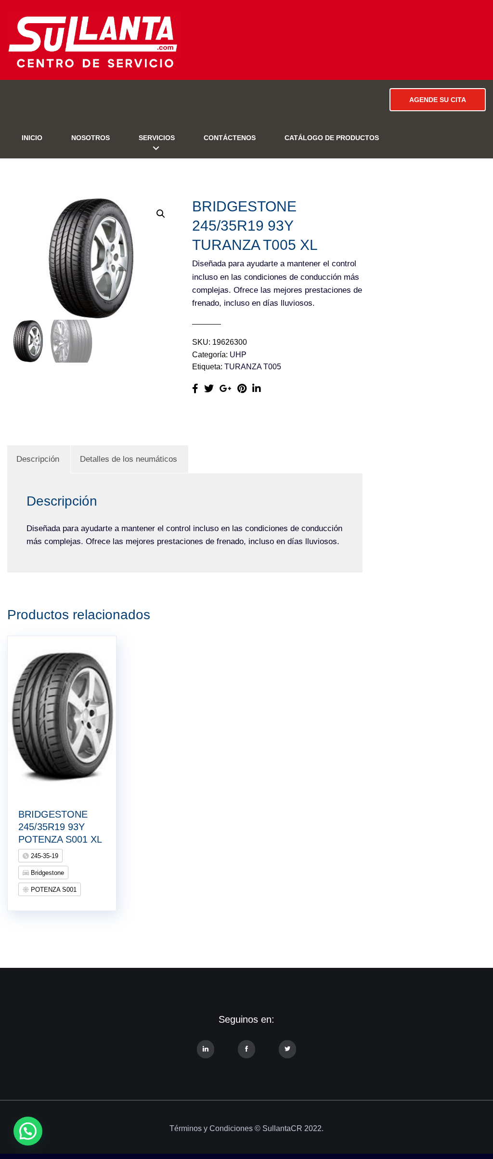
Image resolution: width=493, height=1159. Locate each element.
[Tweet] (209, 388)
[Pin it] (241, 388)
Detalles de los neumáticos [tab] (128, 459)
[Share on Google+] (226, 388)
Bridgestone (46, 872)
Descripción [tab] (37, 459)
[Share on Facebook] (195, 388)
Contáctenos (230, 138)
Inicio (32, 138)
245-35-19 (43, 855)
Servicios (157, 138)
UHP (238, 355)
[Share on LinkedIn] (256, 388)
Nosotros (90, 138)
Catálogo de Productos (332, 138)
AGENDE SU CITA (437, 100)
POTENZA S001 (53, 889)
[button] (160, 213)
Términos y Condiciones (211, 1128)
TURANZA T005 (252, 367)
